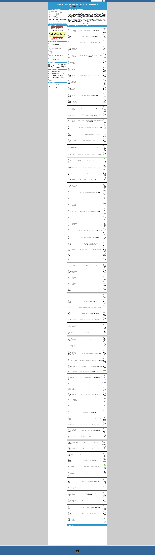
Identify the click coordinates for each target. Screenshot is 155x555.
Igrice (56, 86)
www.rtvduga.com (94, 519)
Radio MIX (50, 66)
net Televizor (64, 3)
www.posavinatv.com (90, 494)
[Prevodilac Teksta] (57, 32)
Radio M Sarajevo (51, 65)
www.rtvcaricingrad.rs (98, 127)
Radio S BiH (50, 64)
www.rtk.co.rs (97, 134)
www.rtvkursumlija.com (96, 371)
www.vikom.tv (90, 168)
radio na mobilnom (62, 19)
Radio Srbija (78, 549)
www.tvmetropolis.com (96, 430)
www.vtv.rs (97, 466)
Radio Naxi (57, 19)
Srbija (61, 13)
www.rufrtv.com (98, 353)
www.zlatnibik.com (97, 377)
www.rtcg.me (90, 56)
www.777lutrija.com (96, 179)
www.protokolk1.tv (97, 448)
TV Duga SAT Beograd (55, 59)
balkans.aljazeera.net (99, 108)
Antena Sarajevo (51, 67)
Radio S (56, 85)
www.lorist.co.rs (94, 346)
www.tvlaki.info (96, 481)
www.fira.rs (97, 237)
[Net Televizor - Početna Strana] (75, 6)
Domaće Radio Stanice (72, 549)
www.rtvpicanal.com (97, 424)
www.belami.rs (99, 160)
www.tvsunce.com (98, 442)
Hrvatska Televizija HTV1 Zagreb (57, 55)
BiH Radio (82, 549)
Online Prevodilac (51, 86)
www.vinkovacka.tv (97, 30)
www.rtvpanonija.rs (98, 147)
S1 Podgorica (63, 67)
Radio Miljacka (63, 64)
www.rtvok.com (100, 290)
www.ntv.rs (95, 488)
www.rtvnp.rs (98, 192)
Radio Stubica (58, 67)
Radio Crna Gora (91, 549)
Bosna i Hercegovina (62, 15)
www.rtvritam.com (97, 319)
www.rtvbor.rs (97, 394)
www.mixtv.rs (95, 412)
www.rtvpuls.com (95, 173)
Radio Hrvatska (86, 549)
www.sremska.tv (90, 121)
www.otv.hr (98, 332)
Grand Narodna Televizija (56, 75)
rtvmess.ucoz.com (98, 473)
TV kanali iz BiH (56, 14)
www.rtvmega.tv (97, 211)
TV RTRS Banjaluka (55, 44)
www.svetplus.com (99, 154)
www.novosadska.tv (97, 254)
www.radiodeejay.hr (96, 507)
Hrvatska (61, 16)
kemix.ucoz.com (97, 339)
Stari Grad (62, 65)
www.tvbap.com (96, 81)
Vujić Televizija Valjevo (56, 73)
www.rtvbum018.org (93, 301)
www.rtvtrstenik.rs (98, 249)
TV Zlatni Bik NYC (55, 79)
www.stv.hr (99, 307)
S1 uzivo (53, 19)
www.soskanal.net (96, 436)
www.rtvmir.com (97, 389)
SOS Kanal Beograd (55, 71)
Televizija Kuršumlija (55, 77)
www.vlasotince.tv (95, 36)
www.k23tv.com (95, 95)
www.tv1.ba (98, 454)
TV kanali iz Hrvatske (55, 16)
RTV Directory (50, 85)
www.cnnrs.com (94, 115)
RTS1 (50, 19)
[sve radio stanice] (57, 29)
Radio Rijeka (58, 64)
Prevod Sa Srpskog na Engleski (57, 21)
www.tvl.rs (95, 460)
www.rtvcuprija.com (97, 295)
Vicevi (56, 87)
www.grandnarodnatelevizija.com (90, 244)
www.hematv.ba (99, 230)
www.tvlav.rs (98, 186)
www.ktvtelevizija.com (95, 313)
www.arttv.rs (95, 326)
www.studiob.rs (97, 42)
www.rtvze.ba (99, 366)
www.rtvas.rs (98, 140)
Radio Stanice (57, 84)
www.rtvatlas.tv (96, 224)
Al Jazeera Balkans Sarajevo (57, 48)
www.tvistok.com (95, 62)
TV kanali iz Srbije (56, 13)
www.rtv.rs (101, 101)
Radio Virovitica (63, 66)
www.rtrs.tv (90, 69)
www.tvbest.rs (95, 500)
